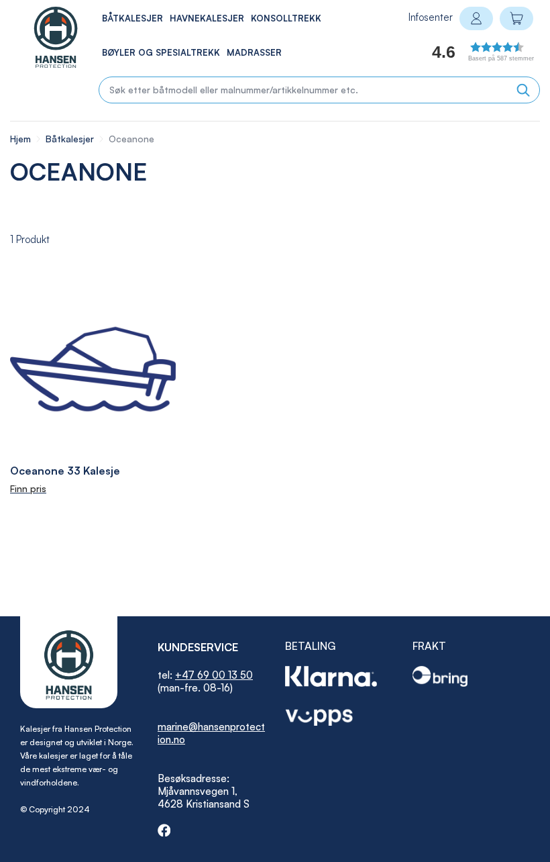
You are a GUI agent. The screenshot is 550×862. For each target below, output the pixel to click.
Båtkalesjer (71, 138)
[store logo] (41, 37)
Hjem (22, 138)
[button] (467, 55)
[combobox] (319, 90)
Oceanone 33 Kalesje (65, 470)
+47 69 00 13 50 (214, 675)
